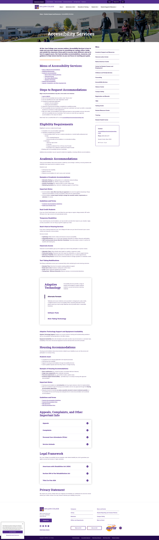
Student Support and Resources (52, 14)
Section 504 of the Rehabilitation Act (56, 473)
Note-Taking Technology (57, 319)
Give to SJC (94, 528)
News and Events (101, 509)
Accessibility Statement (85, 538)
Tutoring (97, 115)
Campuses (73, 509)
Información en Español (39, 2)
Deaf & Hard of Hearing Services (53, 75)
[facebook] (46, 526)
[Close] (22, 523)
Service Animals (49, 444)
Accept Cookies (12, 531)
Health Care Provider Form (49, 205)
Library (72, 513)
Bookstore (73, 516)
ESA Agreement (46, 403)
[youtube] (40, 526)
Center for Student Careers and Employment (104, 67)
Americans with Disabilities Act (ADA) (57, 466)
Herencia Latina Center (101, 57)
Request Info (116, 1)
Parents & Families (58, 1)
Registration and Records (102, 96)
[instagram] (43, 526)
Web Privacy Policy (106, 538)
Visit (123, 1)
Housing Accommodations (49, 81)
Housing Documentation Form (49, 402)
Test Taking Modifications (51, 78)
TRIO (96, 101)
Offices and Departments (77, 520)
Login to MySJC (46, 96)
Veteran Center (99, 87)
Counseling (98, 77)
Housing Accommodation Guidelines (51, 400)
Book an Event (100, 520)
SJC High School (77, 1)
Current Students (50, 1)
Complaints (47, 430)
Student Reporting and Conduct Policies (107, 513)
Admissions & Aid (70, 7)
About (61, 7)
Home (41, 14)
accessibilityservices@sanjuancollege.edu (73, 117)
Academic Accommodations (49, 73)
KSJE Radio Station (45, 530)
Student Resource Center (102, 110)
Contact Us (46, 520)
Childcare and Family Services (103, 73)
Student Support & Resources (108, 7)
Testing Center (99, 106)
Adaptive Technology (50, 80)
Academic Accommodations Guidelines (52, 204)
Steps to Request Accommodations (51, 69)
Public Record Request (96, 538)
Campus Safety (99, 91)
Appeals (46, 423)
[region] (12, 530)
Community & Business (67, 1)
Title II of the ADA (49, 480)
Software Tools (53, 313)
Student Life (95, 7)
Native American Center (102, 61)
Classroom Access (49, 76)
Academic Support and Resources (104, 52)
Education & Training (83, 7)
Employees (84, 1)
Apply (109, 1)
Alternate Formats (54, 296)
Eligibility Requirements (48, 71)
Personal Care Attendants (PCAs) (55, 437)
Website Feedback (115, 538)
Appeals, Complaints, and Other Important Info (54, 83)
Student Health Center (101, 120)
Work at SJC (78, 528)
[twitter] (48, 526)
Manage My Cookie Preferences (12, 535)
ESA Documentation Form (48, 405)
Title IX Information (75, 538)
